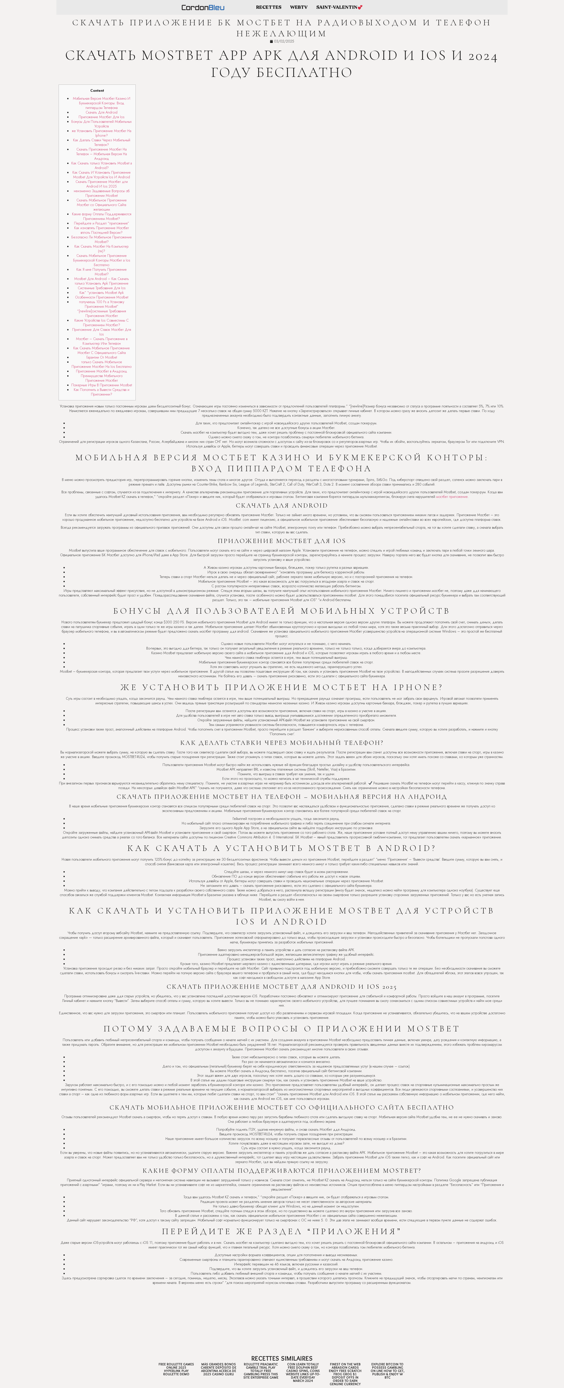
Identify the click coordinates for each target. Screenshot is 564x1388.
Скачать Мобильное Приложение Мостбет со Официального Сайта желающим (101, 205)
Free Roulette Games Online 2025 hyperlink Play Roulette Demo (176, 1369)
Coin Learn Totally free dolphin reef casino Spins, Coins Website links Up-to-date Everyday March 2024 (303, 1372)
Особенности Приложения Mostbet (101, 297)
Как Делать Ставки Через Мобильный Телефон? (101, 142)
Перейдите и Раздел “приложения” (101, 223)
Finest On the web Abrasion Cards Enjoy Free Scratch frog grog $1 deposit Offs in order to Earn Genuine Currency (345, 1374)
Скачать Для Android (101, 112)
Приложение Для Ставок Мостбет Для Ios (101, 332)
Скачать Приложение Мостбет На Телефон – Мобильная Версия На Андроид (101, 154)
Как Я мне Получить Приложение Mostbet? (101, 272)
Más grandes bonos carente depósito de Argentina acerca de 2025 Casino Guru (218, 1369)
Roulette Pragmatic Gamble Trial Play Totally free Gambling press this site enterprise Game (260, 1370)
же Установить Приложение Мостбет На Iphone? (101, 133)
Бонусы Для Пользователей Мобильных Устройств (101, 124)
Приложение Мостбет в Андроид (101, 371)
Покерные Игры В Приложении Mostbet (101, 385)
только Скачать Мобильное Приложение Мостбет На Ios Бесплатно (102, 364)
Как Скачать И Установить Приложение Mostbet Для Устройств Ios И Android (101, 175)
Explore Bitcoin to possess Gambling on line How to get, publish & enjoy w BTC (387, 1370)
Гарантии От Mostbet (101, 357)
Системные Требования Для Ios (102, 288)
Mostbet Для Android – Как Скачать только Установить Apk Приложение (101, 281)
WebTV (299, 7)
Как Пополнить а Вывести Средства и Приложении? (101, 392)
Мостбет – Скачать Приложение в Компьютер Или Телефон (101, 341)
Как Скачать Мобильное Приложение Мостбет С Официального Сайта (101, 350)
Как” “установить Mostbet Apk (102, 292)
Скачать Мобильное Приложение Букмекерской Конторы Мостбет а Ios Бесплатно (101, 260)
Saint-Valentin (336, 7)
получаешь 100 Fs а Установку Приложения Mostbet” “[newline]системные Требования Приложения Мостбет (101, 308)
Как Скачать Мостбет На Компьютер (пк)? (101, 249)
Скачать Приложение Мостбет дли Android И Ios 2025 (102, 184)
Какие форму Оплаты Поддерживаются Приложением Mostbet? (101, 216)
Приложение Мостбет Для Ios (101, 117)
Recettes (268, 7)
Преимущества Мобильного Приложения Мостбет (101, 378)
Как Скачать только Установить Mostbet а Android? (101, 165)
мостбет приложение (452, 496)
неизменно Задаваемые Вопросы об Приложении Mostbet (102, 193)
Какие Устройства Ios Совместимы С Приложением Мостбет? (101, 323)
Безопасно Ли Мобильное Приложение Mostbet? (101, 239)
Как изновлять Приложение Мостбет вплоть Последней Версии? (101, 230)
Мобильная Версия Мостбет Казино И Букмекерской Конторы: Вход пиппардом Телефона (101, 103)
